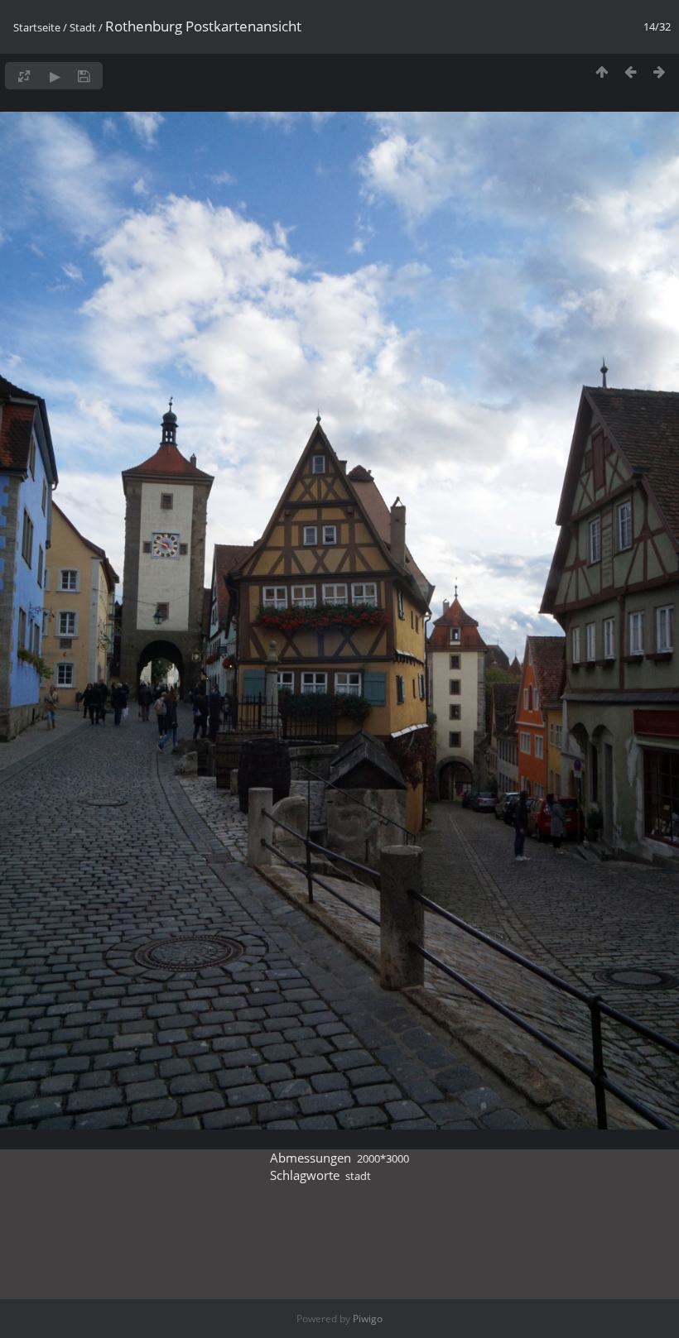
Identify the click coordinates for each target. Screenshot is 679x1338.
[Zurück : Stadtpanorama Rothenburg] (630, 71)
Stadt (83, 27)
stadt (358, 1175)
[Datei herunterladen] (84, 75)
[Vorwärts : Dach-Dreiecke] (659, 71)
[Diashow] (55, 75)
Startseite (36, 27)
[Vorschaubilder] (601, 71)
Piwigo (368, 1319)
